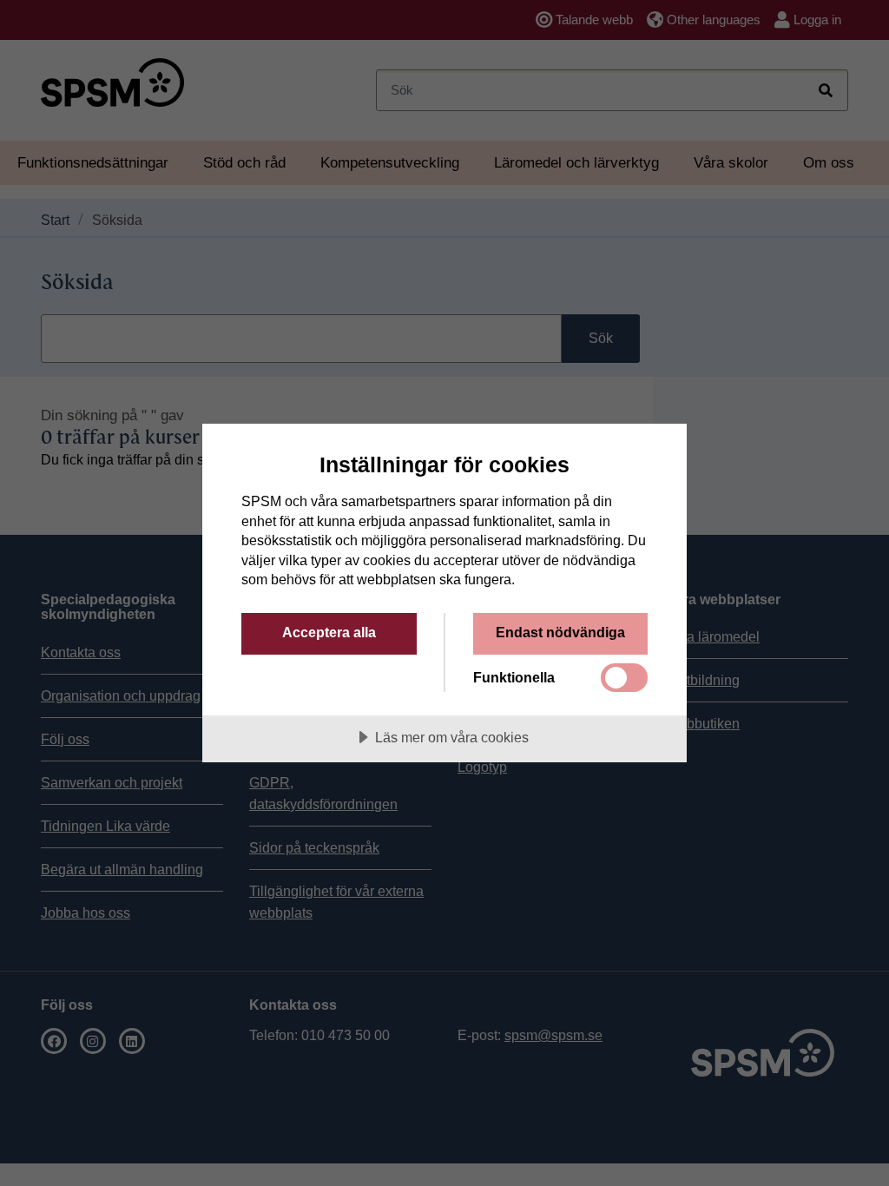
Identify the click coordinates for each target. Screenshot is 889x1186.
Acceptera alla (329, 632)
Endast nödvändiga (560, 632)
